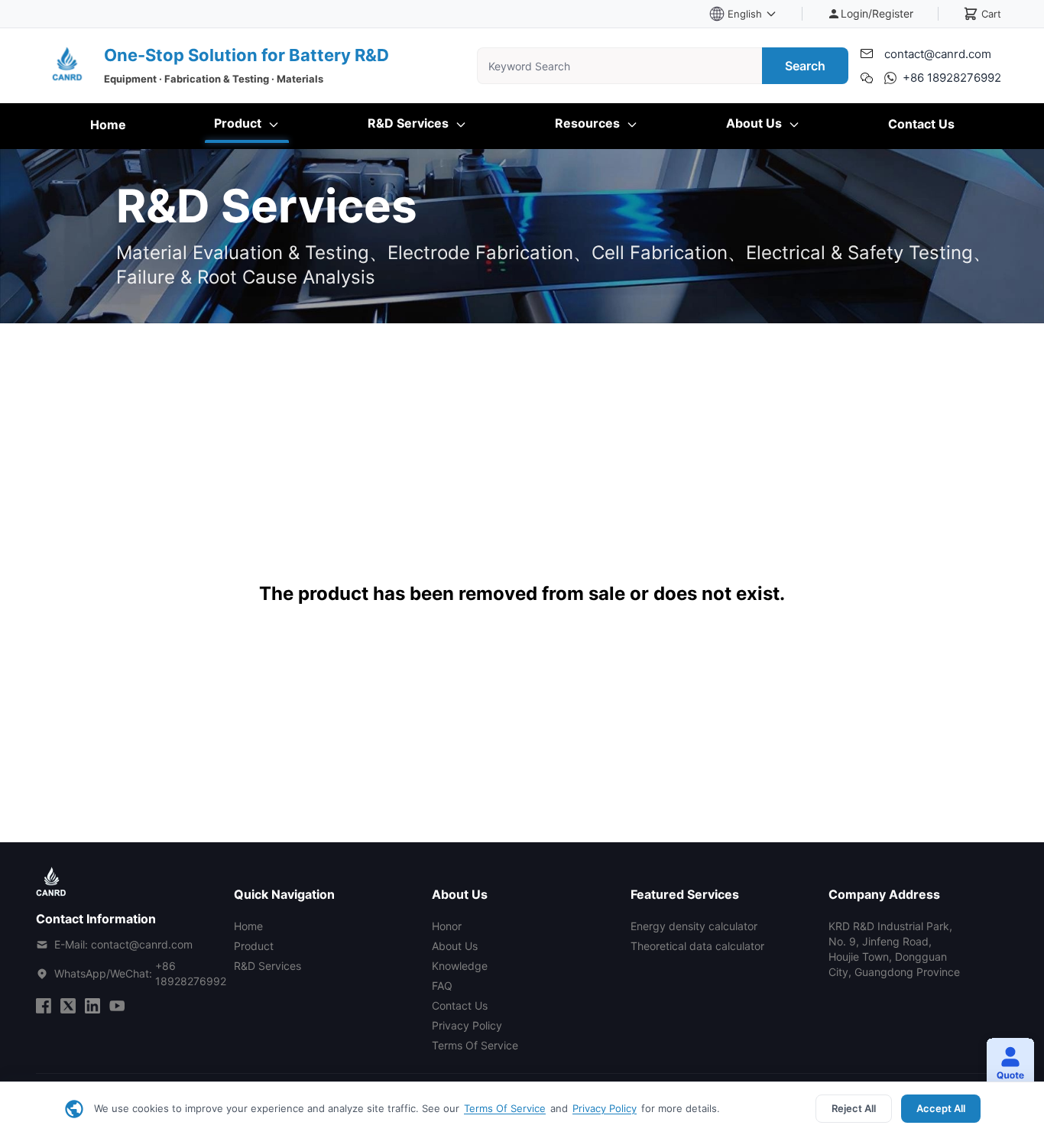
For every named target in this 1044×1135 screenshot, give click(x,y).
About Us (755, 123)
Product (239, 123)
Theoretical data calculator (697, 945)
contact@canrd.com (937, 53)
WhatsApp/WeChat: (140, 973)
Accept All (940, 1108)
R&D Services (410, 123)
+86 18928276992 (952, 77)
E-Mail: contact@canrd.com (123, 944)
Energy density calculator (694, 925)
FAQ (442, 985)
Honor (447, 925)
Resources (589, 123)
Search (805, 65)
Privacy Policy (604, 1108)
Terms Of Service (505, 1108)
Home (108, 124)
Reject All (854, 1108)
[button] (1004, 1064)
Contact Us (921, 123)
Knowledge (460, 965)
